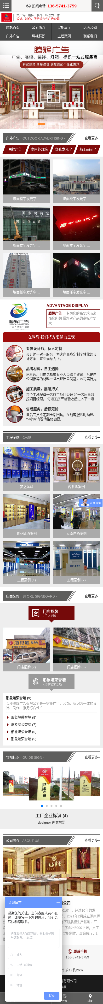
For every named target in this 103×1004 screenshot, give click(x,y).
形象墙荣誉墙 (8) (23, 717)
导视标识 (38, 36)
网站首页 (12, 27)
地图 (90, 1001)
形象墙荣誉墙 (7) (23, 725)
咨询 (64, 1001)
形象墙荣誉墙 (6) (23, 732)
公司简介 (38, 27)
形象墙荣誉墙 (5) (23, 739)
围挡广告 (15, 149)
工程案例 (64, 36)
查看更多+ (92, 138)
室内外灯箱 (39, 149)
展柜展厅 (64, 27)
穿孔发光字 (63, 149)
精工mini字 (88, 149)
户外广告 (12, 36)
